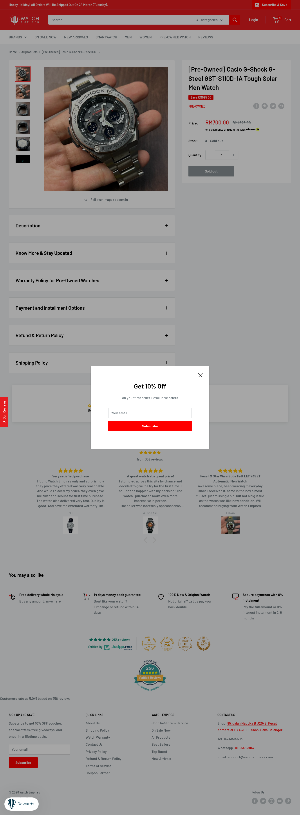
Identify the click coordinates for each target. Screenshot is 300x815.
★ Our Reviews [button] (4, 411)
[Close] (200, 374)
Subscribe (150, 426)
